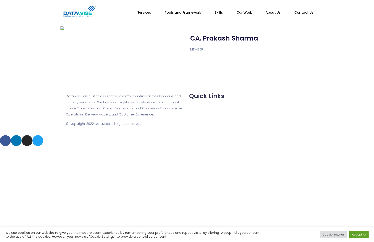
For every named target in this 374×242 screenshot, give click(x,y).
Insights (195, 114)
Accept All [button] (359, 234)
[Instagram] (27, 140)
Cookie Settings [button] (333, 234)
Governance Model (204, 126)
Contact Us (304, 12)
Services (144, 12)
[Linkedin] (16, 140)
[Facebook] (5, 140)
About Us (273, 12)
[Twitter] (37, 140)
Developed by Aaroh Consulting (91, 119)
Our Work (244, 12)
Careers (195, 108)
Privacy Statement (204, 120)
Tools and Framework (183, 12)
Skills (219, 12)
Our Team (197, 102)
